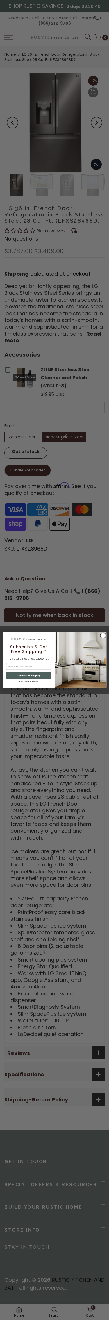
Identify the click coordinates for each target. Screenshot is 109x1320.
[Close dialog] (103, 635)
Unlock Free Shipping (28, 675)
